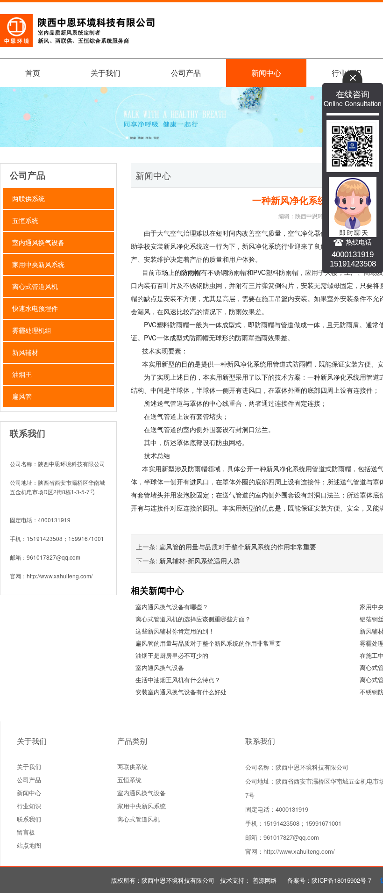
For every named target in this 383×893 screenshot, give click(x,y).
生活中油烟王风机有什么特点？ (177, 679)
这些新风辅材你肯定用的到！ (174, 631)
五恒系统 (25, 220)
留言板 (26, 832)
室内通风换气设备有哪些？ (171, 606)
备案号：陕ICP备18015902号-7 (329, 880)
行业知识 (29, 805)
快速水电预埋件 (35, 308)
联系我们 (29, 818)
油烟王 (22, 374)
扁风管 (22, 396)
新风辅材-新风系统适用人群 (199, 560)
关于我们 (106, 72)
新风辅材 (25, 352)
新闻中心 (266, 72)
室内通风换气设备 (38, 242)
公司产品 (186, 72)
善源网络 (265, 880)
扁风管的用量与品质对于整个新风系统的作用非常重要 (237, 546)
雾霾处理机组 (31, 330)
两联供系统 (28, 198)
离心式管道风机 (35, 286)
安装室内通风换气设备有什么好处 (181, 691)
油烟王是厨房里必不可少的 (171, 655)
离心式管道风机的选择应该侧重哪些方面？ (193, 618)
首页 (32, 72)
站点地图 (29, 845)
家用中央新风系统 (38, 264)
